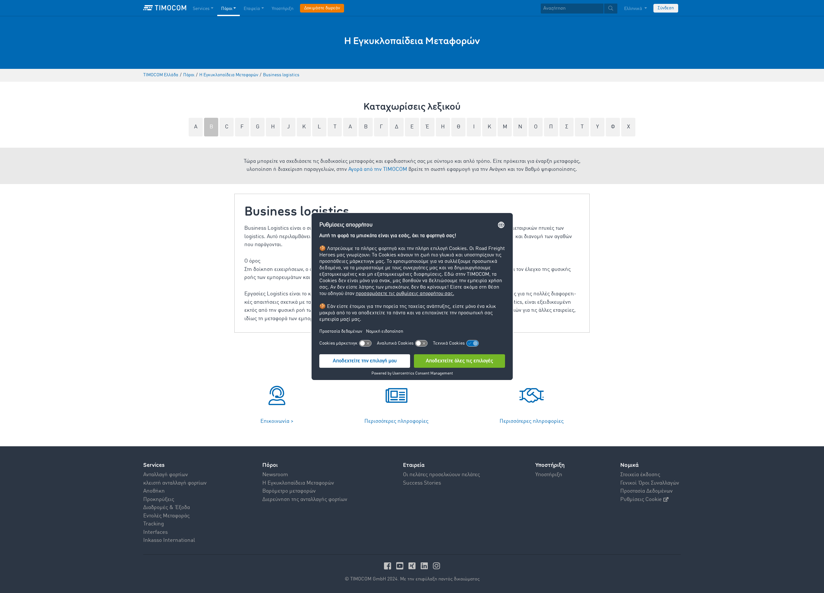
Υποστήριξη (283, 8)
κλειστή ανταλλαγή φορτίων (175, 483)
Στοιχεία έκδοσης (640, 474)
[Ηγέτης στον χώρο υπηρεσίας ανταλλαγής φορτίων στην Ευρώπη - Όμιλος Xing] (412, 566)
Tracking (153, 524)
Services (201, 8)
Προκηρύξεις (158, 499)
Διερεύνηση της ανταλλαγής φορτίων (304, 499)
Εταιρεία (252, 8)
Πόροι (226, 8)
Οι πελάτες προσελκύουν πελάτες (441, 474)
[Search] (611, 8)
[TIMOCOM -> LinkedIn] (425, 566)
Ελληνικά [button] (633, 8)
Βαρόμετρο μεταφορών (289, 491)
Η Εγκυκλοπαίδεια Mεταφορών (298, 483)
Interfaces (155, 532)
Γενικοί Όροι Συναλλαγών (649, 483)
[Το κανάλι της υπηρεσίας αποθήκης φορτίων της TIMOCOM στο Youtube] (400, 566)
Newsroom (275, 474)
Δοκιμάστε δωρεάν (322, 8)
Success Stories (422, 483)
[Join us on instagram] (436, 566)
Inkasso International (169, 540)
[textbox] (579, 8)
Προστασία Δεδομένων (646, 491)
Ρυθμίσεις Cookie (641, 499)
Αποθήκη (154, 491)
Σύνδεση (666, 8)
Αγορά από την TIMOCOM (377, 169)
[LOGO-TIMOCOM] (164, 8)
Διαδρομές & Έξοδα (166, 507)
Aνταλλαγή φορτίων (165, 474)
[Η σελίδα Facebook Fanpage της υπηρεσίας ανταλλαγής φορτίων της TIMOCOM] (388, 566)
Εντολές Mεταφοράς (166, 516)
